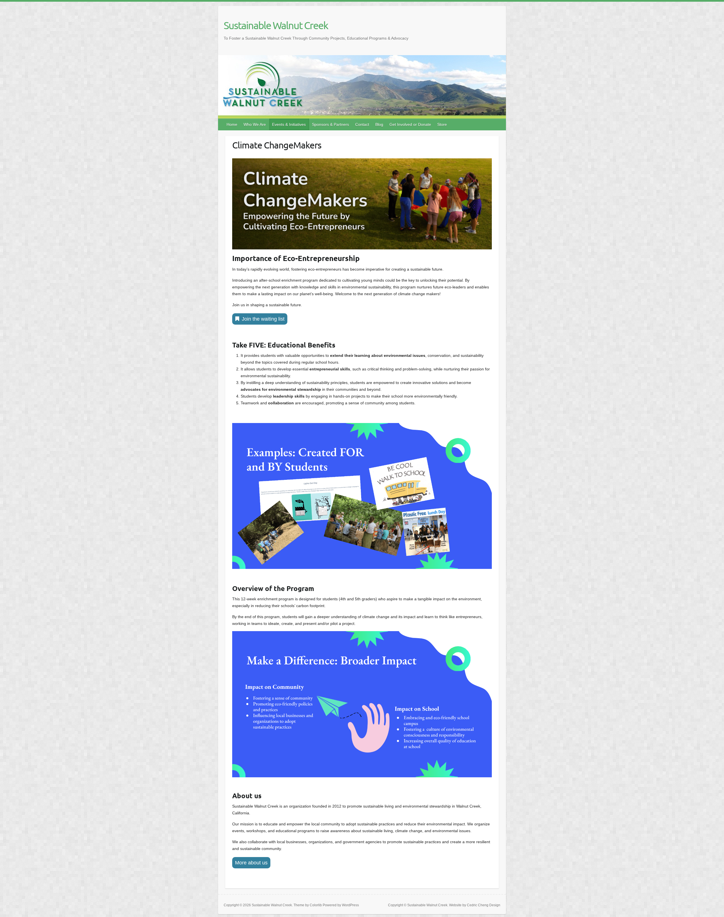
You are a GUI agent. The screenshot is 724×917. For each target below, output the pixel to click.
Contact (362, 124)
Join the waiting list (263, 319)
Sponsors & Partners (330, 124)
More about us (251, 863)
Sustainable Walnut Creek (276, 25)
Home (232, 124)
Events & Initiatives (289, 124)
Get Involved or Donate (410, 124)
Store (442, 124)
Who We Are (255, 124)
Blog (379, 124)
